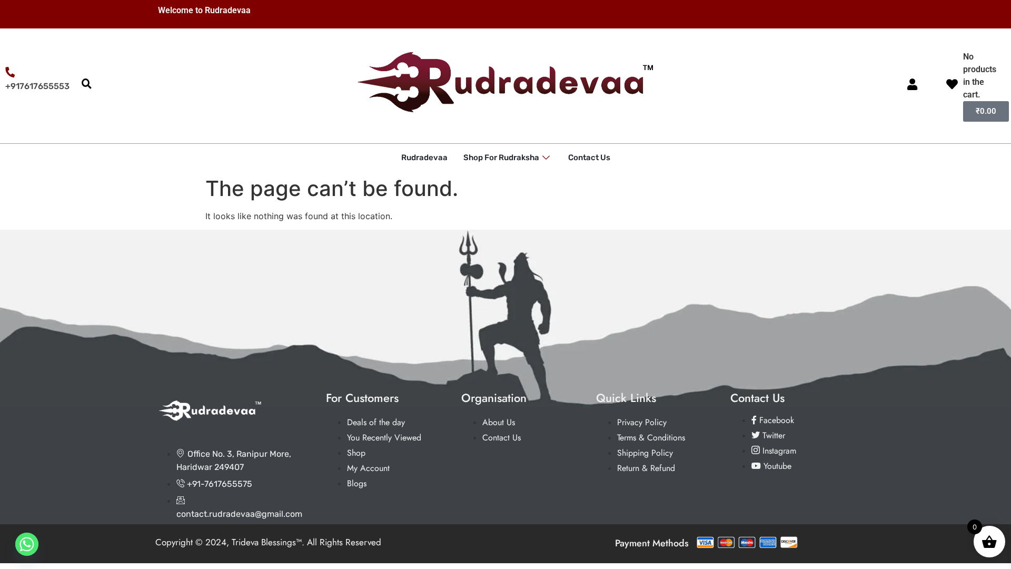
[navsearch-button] (86, 84)
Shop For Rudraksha (501, 157)
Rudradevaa (424, 157)
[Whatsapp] (26, 544)
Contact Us (589, 157)
